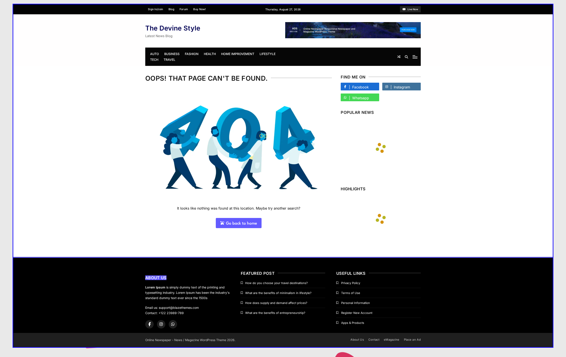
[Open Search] (406, 57)
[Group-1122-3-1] (353, 37)
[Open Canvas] (415, 56)
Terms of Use (350, 293)
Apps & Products (352, 323)
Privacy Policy (350, 283)
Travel (169, 59)
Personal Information (355, 303)
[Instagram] (161, 324)
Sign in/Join (155, 9)
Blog (171, 9)
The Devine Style (172, 28)
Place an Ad (412, 339)
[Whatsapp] (173, 324)
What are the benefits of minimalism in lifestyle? (278, 293)
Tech (154, 59)
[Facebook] (149, 324)
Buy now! (199, 9)
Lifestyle (267, 54)
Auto (154, 54)
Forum (184, 9)
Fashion (192, 54)
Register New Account (356, 313)
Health (210, 54)
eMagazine (392, 339)
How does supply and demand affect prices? (276, 303)
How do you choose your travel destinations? (276, 283)
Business (172, 54)
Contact (373, 339)
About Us (357, 339)
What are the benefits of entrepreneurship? (275, 313)
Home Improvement (237, 54)
